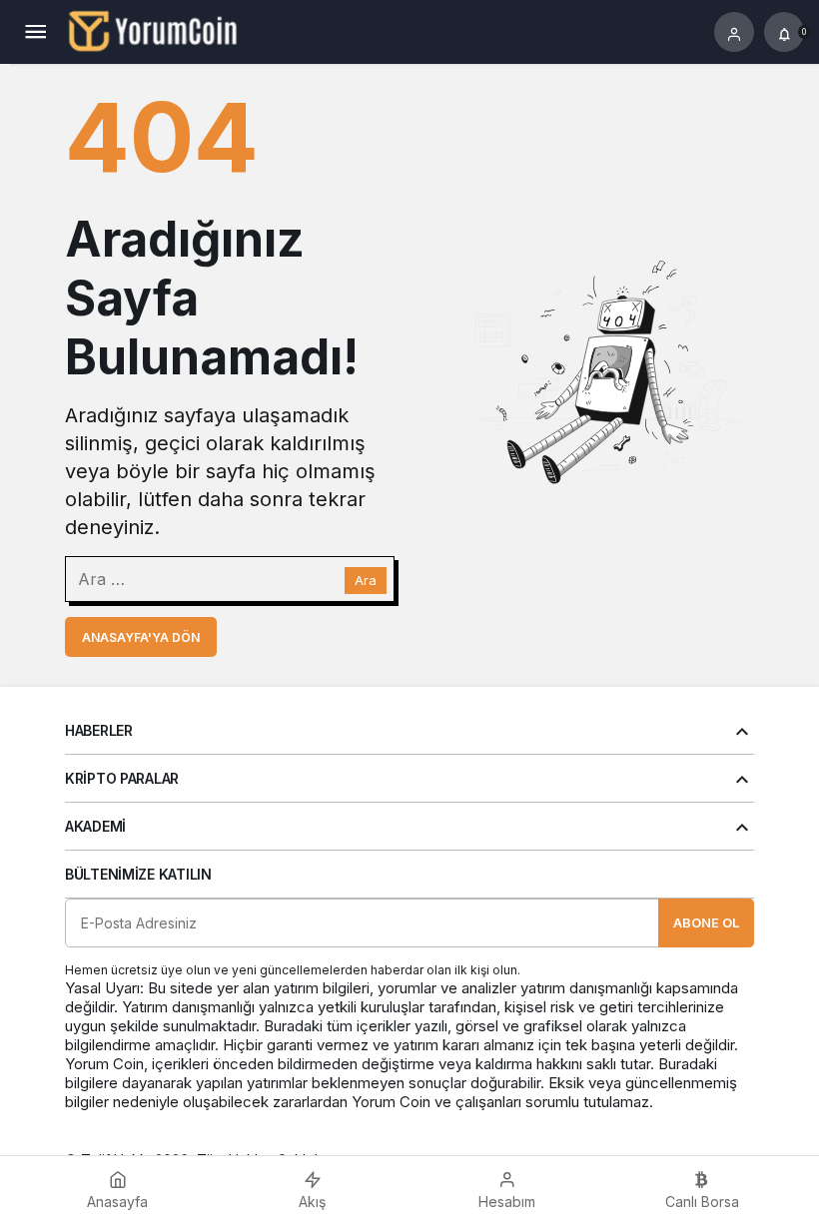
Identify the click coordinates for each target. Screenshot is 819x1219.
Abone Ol (706, 922)
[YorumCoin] (153, 30)
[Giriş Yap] (734, 32)
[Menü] (35, 32)
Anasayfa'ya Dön (141, 637)
